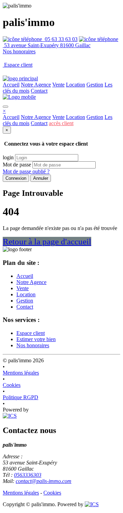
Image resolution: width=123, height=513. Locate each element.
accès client (61, 123)
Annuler (40, 178)
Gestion (94, 84)
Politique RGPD (20, 397)
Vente (58, 84)
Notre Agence (36, 84)
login (8, 157)
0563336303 (27, 475)
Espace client (30, 333)
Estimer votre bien (36, 339)
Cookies (11, 385)
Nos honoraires (19, 51)
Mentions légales (21, 373)
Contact (39, 91)
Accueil (11, 84)
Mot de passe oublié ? (26, 171)
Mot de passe (17, 164)
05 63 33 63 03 (60, 39)
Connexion (15, 178)
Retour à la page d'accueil (47, 241)
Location (75, 84)
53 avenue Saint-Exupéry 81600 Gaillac (47, 45)
